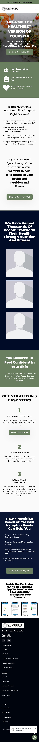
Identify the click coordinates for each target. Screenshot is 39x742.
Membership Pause (7, 686)
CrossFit (5, 649)
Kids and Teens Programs (10, 658)
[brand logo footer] (13, 625)
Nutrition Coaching (8, 663)
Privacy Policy (6, 708)
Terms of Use (6, 712)
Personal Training (8, 668)
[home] (10, 9)
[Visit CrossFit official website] (6, 635)
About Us (4, 677)
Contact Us (5, 681)
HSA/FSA (5, 654)
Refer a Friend (6, 695)
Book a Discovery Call (19, 52)
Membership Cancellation (10, 690)
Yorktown (6, 721)
